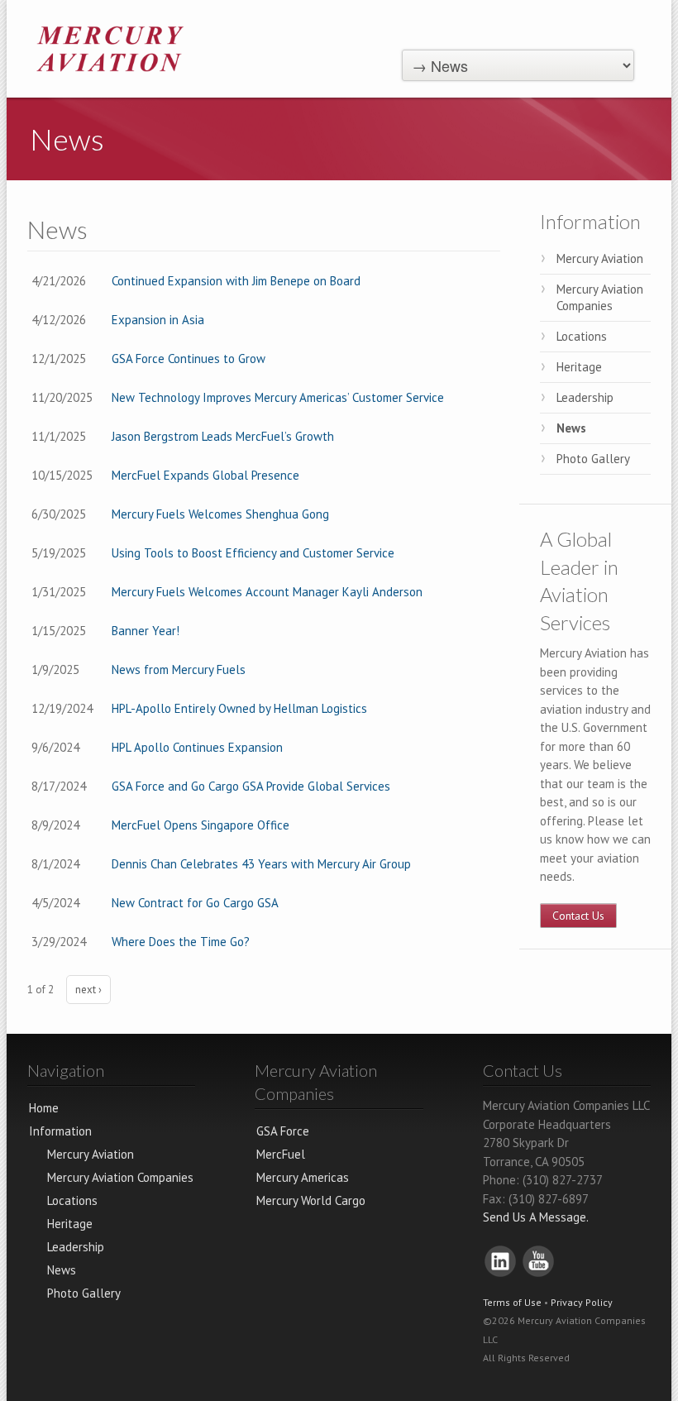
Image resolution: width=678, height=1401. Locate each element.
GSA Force (282, 1131)
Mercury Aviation (599, 258)
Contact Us (578, 915)
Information (590, 221)
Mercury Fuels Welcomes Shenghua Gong (220, 514)
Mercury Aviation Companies (599, 297)
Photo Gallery (593, 458)
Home (44, 1108)
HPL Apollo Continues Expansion (197, 747)
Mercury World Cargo (310, 1200)
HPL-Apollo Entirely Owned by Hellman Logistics (239, 708)
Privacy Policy (582, 1302)
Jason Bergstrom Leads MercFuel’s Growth (223, 436)
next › (88, 990)
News (571, 428)
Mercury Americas (302, 1177)
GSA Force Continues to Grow (188, 358)
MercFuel (280, 1154)
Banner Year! (145, 630)
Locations (581, 336)
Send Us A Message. (536, 1217)
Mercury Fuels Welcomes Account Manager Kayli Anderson (267, 592)
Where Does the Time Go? (181, 941)
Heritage (579, 367)
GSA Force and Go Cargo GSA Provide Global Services (251, 786)
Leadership (585, 397)
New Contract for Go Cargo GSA (195, 903)
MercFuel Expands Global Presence (205, 475)
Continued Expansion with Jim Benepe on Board (236, 281)
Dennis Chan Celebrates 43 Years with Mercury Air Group (261, 864)
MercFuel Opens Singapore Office (200, 825)
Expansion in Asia (158, 320)
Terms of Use (512, 1302)
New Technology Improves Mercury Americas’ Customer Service (278, 397)
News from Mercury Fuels (179, 669)
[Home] (110, 47)
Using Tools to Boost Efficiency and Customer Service (253, 553)
